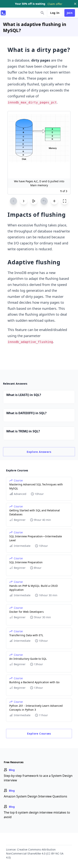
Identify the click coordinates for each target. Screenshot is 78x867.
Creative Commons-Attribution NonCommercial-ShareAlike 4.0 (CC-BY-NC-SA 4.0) (34, 853)
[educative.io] (3, 12)
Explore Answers (39, 452)
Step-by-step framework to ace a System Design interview (38, 778)
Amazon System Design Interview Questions (35, 796)
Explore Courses (39, 733)
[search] (42, 12)
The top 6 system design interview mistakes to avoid (37, 814)
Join (70, 13)
